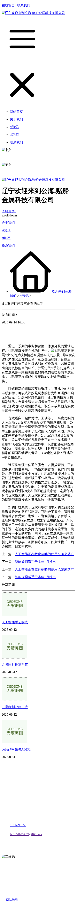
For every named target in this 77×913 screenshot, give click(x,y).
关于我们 (8, 222)
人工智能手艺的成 (15, 622)
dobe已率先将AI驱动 (16, 749)
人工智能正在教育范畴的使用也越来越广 (44, 554)
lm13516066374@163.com (26, 834)
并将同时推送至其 (15, 664)
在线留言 (8, 5)
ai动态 (6, 238)
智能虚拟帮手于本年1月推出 (35, 561)
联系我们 (23, 5)
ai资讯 (6, 230)
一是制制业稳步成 (15, 707)
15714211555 (18, 825)
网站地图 (12, 899)
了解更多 (9, 211)
